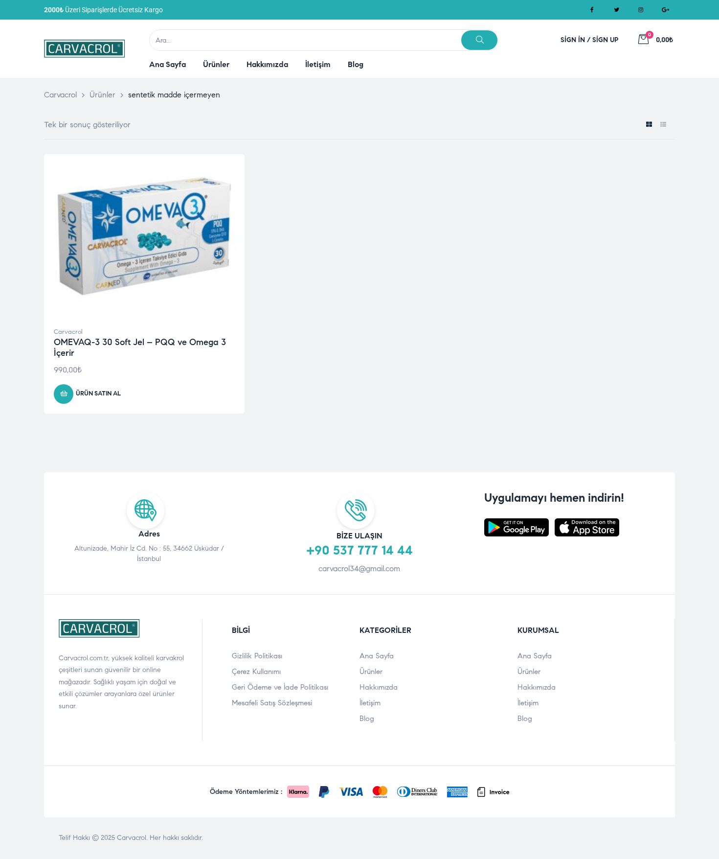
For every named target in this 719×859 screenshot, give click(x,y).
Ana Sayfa (377, 655)
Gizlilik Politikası (257, 655)
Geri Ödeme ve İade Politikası (280, 687)
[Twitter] (616, 10)
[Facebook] (592, 10)
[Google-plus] (665, 10)
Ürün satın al (98, 393)
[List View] (663, 125)
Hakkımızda (379, 687)
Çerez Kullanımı (256, 671)
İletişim (370, 702)
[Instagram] (641, 10)
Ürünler (371, 671)
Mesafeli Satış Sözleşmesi (272, 702)
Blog (367, 718)
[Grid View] (649, 125)
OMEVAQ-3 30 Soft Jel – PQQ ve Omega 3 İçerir (140, 347)
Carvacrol (68, 332)
